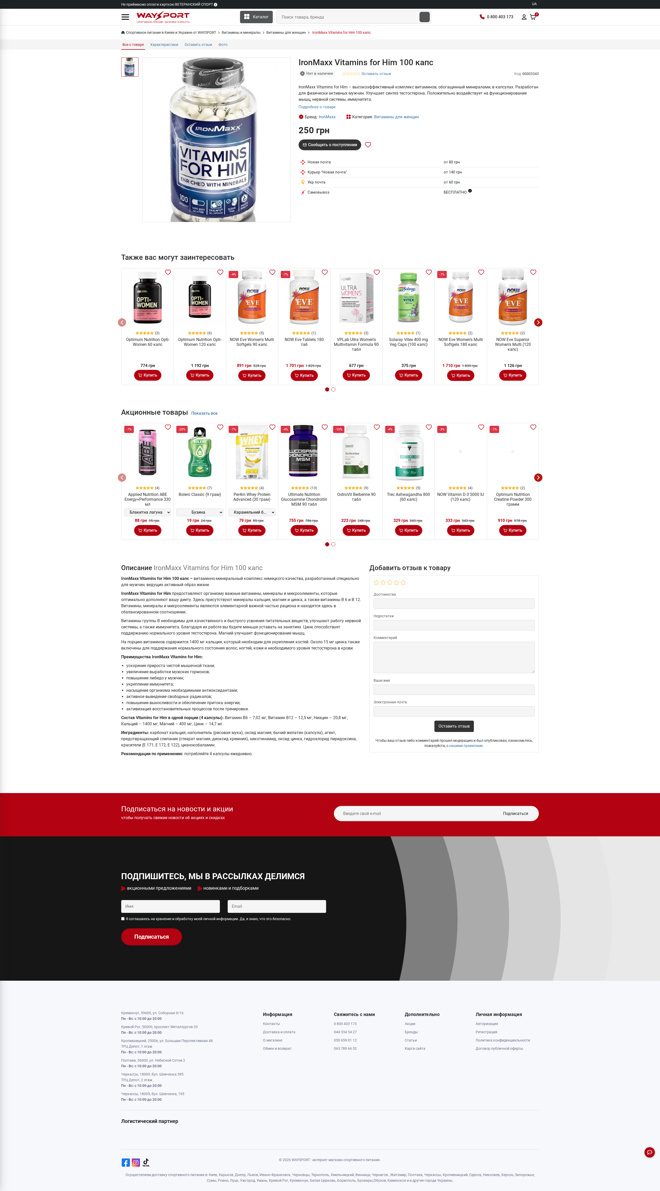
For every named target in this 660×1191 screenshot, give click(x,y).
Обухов (380, 1180)
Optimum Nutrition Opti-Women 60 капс (147, 342)
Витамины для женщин (396, 116)
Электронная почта (390, 702)
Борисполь (346, 1180)
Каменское (396, 1180)
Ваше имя (382, 680)
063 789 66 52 (345, 1048)
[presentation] (122, 322)
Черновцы (301, 1175)
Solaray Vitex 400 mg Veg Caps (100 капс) (408, 342)
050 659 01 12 (345, 1040)
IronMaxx (327, 116)
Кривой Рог (278, 1180)
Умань (262, 1180)
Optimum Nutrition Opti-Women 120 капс (199, 342)
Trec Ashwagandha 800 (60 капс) (408, 497)
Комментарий (385, 638)
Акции (410, 1024)
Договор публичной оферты (499, 1048)
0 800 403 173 (500, 16)
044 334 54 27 (345, 1032)
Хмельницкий (342, 1175)
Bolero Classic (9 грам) (200, 494)
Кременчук (299, 1180)
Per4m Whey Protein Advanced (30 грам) (251, 497)
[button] (125, 17)
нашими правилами (466, 746)
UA (534, 4)
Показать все (204, 413)
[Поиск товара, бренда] (424, 17)
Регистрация (486, 1032)
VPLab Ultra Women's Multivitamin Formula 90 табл (356, 344)
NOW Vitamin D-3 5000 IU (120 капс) (460, 497)
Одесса (475, 1175)
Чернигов (380, 1175)
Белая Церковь (323, 1180)
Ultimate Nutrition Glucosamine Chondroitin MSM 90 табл (304, 499)
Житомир (398, 1175)
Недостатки (384, 616)
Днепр (240, 1175)
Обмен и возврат (277, 1048)
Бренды (411, 1032)
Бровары (365, 1180)
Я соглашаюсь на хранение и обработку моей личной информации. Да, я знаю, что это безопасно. (208, 919)
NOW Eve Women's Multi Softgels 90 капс (252, 342)
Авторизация (487, 1024)
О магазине (272, 1040)
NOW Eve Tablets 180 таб (304, 342)
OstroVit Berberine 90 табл (356, 497)
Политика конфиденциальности (503, 1040)
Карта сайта (415, 1048)
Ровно (223, 1180)
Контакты (271, 1024)
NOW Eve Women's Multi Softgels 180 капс (461, 342)
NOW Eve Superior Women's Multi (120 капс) (513, 344)
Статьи (411, 1040)
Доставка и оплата (279, 1032)
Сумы (211, 1180)
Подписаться (515, 813)
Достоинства (385, 594)
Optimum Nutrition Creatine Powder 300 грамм (513, 499)
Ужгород (247, 1180)
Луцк (234, 1180)
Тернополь (320, 1175)
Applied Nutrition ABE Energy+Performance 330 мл (148, 499)
